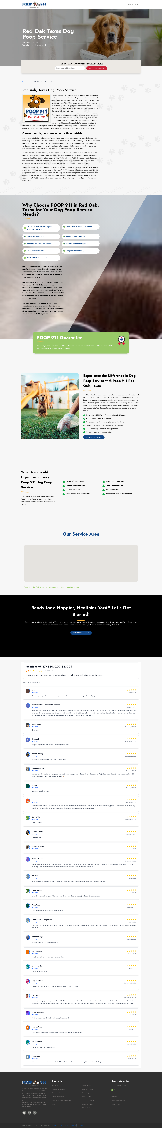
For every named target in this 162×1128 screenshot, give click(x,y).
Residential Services (58, 1089)
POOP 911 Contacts (88, 1100)
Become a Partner (88, 1089)
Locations (30, 82)
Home (24, 82)
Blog (53, 1104)
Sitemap (114, 1097)
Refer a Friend (86, 1097)
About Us (55, 1085)
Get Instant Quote (96, 68)
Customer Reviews (58, 1093)
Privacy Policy (115, 1104)
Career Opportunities (88, 1093)
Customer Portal (87, 1104)
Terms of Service (70, 1125)
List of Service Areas (118, 1100)
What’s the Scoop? (88, 1108)
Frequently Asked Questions (61, 1100)
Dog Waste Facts (58, 1097)
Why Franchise (86, 1085)
